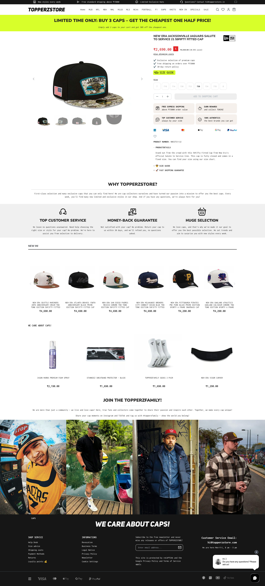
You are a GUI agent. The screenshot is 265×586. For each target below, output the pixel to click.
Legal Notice (88, 550)
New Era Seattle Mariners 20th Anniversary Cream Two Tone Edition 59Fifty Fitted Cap (45, 305)
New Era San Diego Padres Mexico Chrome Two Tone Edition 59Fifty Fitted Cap (115, 305)
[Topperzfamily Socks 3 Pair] (159, 353)
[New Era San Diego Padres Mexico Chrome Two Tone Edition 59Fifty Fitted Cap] (115, 278)
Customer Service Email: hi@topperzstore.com (219, 540)
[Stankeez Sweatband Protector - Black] (106, 353)
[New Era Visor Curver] (212, 353)
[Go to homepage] (51, 10)
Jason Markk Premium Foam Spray (53, 378)
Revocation (87, 542)
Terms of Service (172, 561)
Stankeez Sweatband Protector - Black (106, 378)
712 (190, 86)
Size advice (34, 546)
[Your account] (228, 9)
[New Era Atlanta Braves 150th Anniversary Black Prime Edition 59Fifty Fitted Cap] (80, 278)
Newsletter (87, 558)
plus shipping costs (164, 54)
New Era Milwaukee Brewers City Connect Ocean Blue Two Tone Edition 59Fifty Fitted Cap (149, 305)
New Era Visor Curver (212, 378)
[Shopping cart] (234, 9)
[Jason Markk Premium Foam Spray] (53, 353)
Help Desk (33, 542)
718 (165, 86)
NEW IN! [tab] (33, 246)
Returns (32, 558)
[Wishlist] (223, 9)
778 (215, 86)
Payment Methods (36, 554)
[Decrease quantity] (156, 96)
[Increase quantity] (168, 96)
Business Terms (89, 546)
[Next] (142, 79)
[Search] (217, 9)
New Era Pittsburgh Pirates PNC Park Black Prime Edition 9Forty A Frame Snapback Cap (185, 305)
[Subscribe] (180, 547)
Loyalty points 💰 (37, 561)
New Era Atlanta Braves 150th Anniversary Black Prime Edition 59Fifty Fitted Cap (80, 305)
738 (181, 86)
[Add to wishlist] (155, 136)
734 (206, 86)
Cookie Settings (90, 561)
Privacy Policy (89, 554)
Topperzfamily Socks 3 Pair (159, 378)
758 (198, 86)
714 (173, 86)
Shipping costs (35, 550)
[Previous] (33, 79)
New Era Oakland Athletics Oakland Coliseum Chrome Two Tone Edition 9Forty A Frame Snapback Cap (219, 305)
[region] (87, 86)
